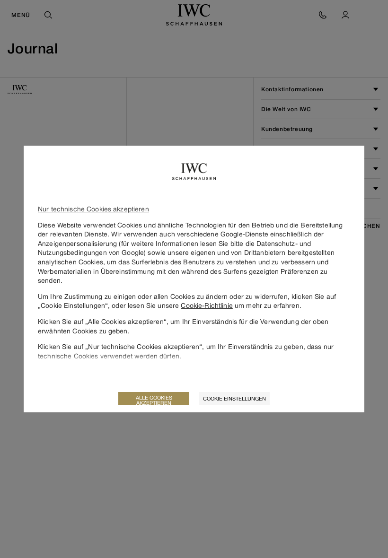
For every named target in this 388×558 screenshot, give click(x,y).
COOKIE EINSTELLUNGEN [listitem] (234, 398)
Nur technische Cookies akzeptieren (93, 209)
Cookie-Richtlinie (206, 305)
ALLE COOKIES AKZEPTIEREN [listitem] (154, 399)
